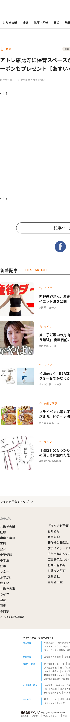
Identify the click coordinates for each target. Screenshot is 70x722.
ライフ (4, 594)
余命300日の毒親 (51, 461)
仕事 (3, 566)
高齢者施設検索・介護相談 (56, 678)
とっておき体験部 (12, 617)
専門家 (4, 611)
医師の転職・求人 (52, 692)
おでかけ (6, 577)
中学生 (4, 560)
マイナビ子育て (51, 671)
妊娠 (25, 22)
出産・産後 (41, 22)
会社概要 (24, 715)
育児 (56, 22)
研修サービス (50, 699)
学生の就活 (49, 642)
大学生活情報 (50, 667)
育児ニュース (48, 307)
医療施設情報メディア (54, 674)
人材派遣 (48, 685)
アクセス (36, 715)
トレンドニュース (51, 384)
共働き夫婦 (10, 22)
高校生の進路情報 (52, 656)
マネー (4, 571)
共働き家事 (7, 588)
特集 (3, 605)
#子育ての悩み (37, 80)
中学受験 (6, 554)
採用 (65, 715)
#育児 (24, 80)
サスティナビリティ (51, 715)
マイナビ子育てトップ (14, 501)
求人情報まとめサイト (54, 663)
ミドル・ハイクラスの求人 (56, 646)
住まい (4, 583)
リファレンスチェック (54, 702)
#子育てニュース (10, 80)
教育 (3, 549)
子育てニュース (50, 423)
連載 (3, 600)
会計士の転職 (50, 688)
